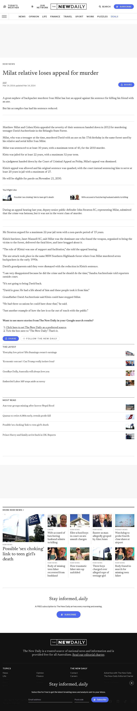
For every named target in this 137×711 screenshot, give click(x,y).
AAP (5, 82)
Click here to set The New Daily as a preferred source (36, 327)
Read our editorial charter (88, 654)
